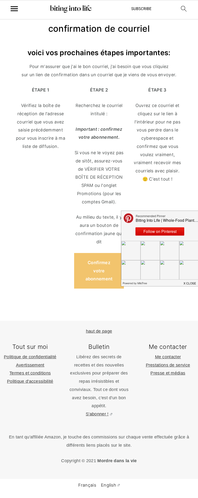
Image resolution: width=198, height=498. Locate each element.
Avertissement (30, 365)
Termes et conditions (30, 373)
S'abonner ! (97, 414)
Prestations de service (168, 365)
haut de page (99, 331)
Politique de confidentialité (30, 356)
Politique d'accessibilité (30, 381)
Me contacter (168, 356)
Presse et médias (167, 373)
